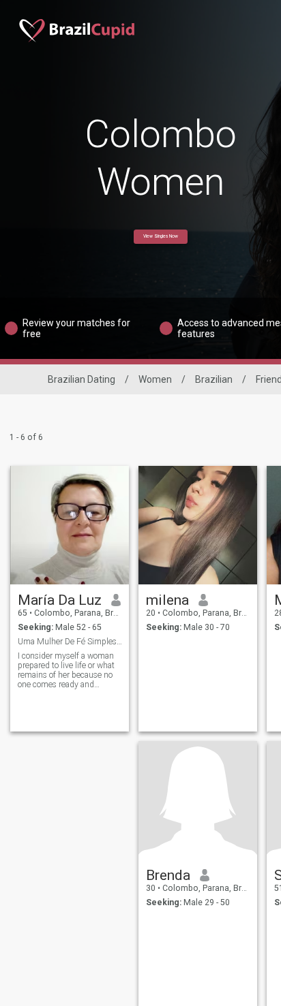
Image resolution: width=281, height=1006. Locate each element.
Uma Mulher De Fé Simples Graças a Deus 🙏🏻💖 (70, 641)
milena (167, 600)
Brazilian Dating (81, 379)
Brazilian (214, 379)
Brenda (168, 875)
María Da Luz (60, 600)
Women (155, 379)
